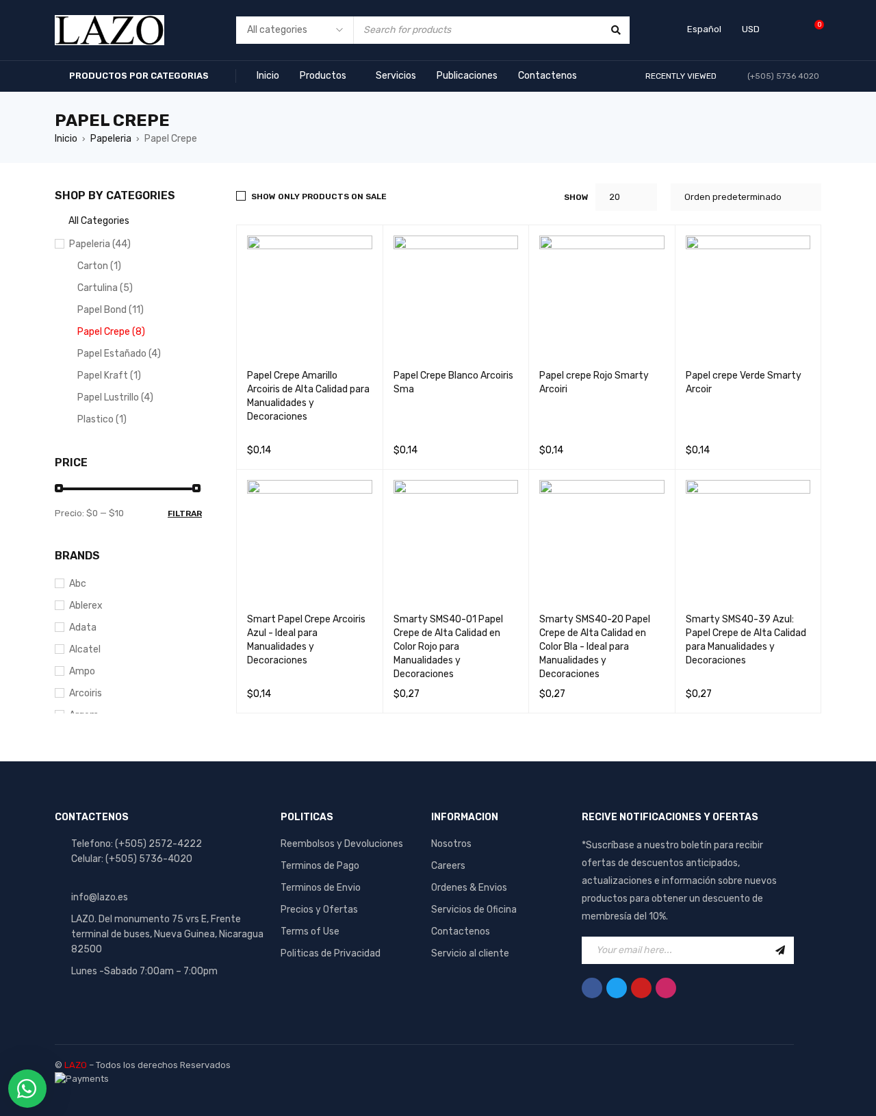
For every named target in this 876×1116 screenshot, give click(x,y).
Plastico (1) (102, 419)
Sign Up (780, 950)
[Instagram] (666, 988)
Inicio (66, 138)
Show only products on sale (319, 196)
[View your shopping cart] (812, 30)
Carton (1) (99, 266)
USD (751, 29)
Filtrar (185, 513)
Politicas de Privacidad (331, 953)
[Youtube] (641, 988)
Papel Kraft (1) (109, 375)
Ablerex (86, 605)
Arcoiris (85, 693)
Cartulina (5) (105, 288)
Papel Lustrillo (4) (115, 397)
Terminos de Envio (321, 887)
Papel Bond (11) (110, 310)
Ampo (82, 671)
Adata (82, 627)
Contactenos (460, 931)
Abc (77, 583)
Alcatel (85, 649)
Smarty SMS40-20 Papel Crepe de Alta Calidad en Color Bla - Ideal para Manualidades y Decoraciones (594, 646)
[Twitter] (616, 988)
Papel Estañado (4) (119, 353)
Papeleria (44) (100, 244)
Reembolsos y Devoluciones (342, 844)
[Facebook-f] (592, 988)
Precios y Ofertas (319, 909)
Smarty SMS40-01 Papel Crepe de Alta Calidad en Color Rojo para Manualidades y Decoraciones (448, 646)
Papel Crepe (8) (111, 332)
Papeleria (110, 138)
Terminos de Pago (320, 866)
